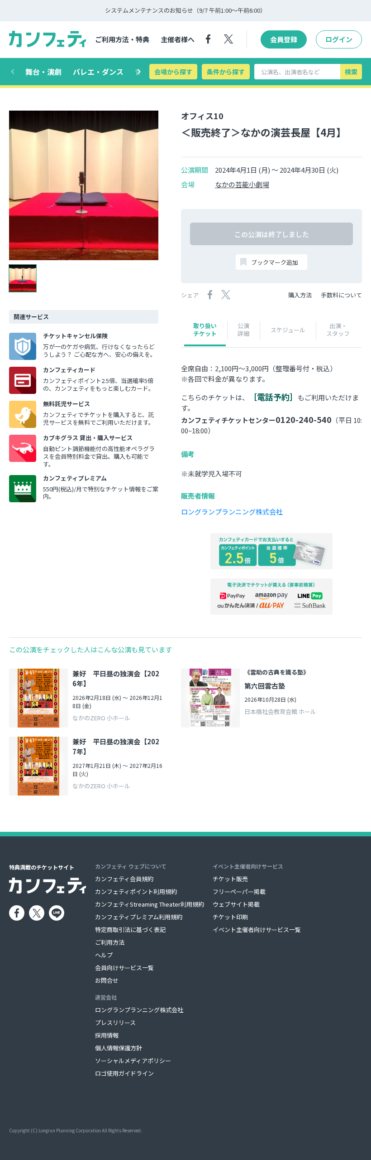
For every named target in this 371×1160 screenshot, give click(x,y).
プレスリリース (115, 1022)
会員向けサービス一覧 (124, 967)
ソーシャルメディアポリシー (133, 1060)
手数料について (341, 295)
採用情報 (107, 1035)
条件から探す (226, 71)
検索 (351, 71)
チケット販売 (230, 878)
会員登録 (283, 39)
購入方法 (300, 295)
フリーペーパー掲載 (239, 891)
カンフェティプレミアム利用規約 (138, 916)
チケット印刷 (230, 916)
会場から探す (173, 71)
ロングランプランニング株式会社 (232, 511)
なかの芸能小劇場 (242, 184)
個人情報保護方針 (118, 1048)
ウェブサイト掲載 (236, 904)
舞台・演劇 (43, 71)
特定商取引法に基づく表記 (130, 929)
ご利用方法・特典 (122, 39)
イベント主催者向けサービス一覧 (257, 929)
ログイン (338, 39)
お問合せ (107, 980)
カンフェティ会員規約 (124, 878)
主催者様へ (178, 39)
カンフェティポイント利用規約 (136, 891)
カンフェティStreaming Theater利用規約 (149, 904)
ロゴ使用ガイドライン (124, 1073)
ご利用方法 (109, 942)
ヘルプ (104, 955)
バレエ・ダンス (98, 71)
